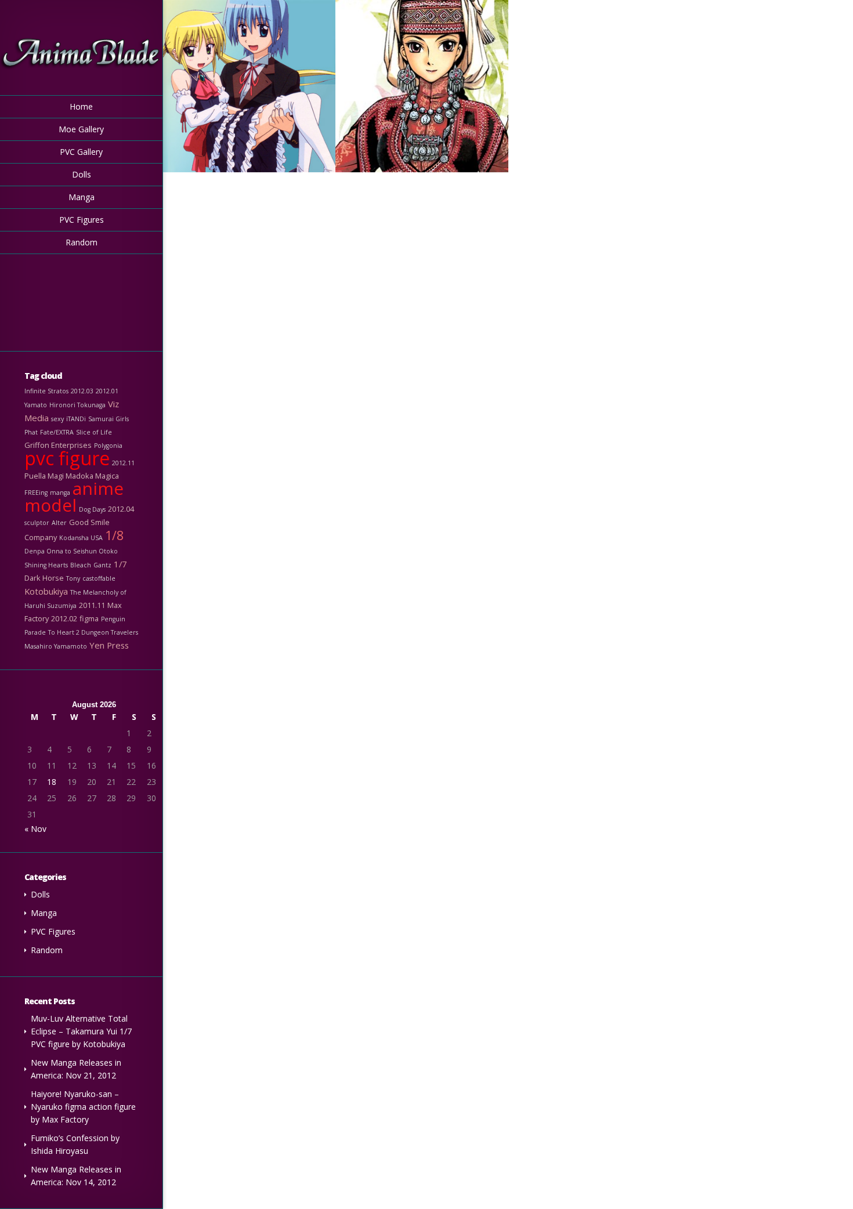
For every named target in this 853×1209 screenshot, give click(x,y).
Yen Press (109, 645)
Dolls (40, 894)
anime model (74, 496)
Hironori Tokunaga (77, 405)
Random (47, 949)
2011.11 (92, 605)
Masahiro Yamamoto (55, 646)
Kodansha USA (81, 538)
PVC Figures (53, 931)
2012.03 (82, 391)
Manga (44, 912)
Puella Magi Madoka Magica (71, 475)
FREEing (36, 492)
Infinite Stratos (46, 391)
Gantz (102, 565)
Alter (59, 523)
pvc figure (67, 458)
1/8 (114, 535)
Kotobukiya (46, 591)
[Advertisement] (76, 304)
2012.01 (107, 391)
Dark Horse (44, 578)
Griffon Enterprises (58, 445)
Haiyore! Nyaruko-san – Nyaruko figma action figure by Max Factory (83, 1106)
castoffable (98, 578)
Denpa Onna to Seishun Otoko (71, 551)
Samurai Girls (108, 419)
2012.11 (123, 463)
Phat (31, 432)
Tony (73, 578)
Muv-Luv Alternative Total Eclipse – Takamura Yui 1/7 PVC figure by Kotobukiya (81, 1031)
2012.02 (64, 618)
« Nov (35, 828)
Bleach (80, 565)
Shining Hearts (46, 565)
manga (60, 492)
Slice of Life (94, 432)
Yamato (35, 405)
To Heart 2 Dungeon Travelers (93, 632)
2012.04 (121, 509)
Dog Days (92, 509)
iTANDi (76, 419)
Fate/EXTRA (57, 432)
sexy (57, 419)
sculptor (36, 523)
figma (89, 618)
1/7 (120, 564)
